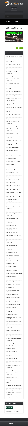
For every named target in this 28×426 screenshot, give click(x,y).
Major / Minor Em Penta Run (13, 118)
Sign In (14, 8)
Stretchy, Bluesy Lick (11, 276)
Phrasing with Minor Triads (13, 83)
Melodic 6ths (10, 153)
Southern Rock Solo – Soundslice (14, 155)
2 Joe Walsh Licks (11, 348)
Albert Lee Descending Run (13, 301)
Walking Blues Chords (12, 382)
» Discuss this (9, 407)
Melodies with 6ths (11, 238)
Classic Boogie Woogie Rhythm (14, 389)
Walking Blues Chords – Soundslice (14, 380)
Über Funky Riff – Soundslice (13, 279)
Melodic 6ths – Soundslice (12, 150)
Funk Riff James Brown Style (13, 294)
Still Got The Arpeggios (12, 355)
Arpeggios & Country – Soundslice (14, 260)
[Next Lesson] (20, 48)
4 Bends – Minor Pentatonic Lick (14, 140)
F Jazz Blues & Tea (11, 335)
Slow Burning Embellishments (13, 370)
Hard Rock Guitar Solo (12, 225)
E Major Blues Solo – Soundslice (14, 161)
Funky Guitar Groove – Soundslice (14, 59)
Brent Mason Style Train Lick (13, 196)
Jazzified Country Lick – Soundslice (14, 86)
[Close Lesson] (22, 48)
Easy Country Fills (11, 182)
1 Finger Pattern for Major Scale (14, 397)
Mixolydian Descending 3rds (13, 204)
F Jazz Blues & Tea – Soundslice (14, 333)
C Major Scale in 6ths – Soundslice (14, 56)
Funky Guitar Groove (11, 61)
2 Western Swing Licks (12, 377)
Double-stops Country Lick (13, 126)
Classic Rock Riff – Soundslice (13, 284)
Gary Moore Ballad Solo (12, 232)
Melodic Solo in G (11, 169)
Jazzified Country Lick (11, 88)
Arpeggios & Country (11, 263)
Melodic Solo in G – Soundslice (14, 167)
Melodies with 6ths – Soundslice (14, 235)
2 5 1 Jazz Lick (10, 258)
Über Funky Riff (10, 281)
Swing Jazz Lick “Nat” (11, 307)
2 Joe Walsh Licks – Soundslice (13, 345)
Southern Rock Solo (11, 158)
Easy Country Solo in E (12, 76)
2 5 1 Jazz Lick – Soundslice (13, 255)
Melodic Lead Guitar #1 (12, 245)
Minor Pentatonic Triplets (13, 147)
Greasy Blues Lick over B (12, 133)
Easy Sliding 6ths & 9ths (12, 177)
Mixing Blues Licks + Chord (13, 218)
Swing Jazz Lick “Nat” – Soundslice (14, 304)
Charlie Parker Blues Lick (12, 314)
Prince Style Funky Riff (12, 270)
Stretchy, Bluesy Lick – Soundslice (14, 273)
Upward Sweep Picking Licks (13, 330)
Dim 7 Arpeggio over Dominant (14, 111)
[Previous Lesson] (17, 48)
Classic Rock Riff (10, 287)
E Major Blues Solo (11, 164)
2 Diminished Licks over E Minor (14, 95)
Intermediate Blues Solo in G (13, 211)
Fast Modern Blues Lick (12, 362)
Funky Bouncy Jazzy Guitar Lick (14, 343)
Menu (8, 16)
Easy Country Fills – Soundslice (14, 179)
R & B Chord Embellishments (13, 189)
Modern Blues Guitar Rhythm (13, 68)
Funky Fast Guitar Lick (12, 252)
